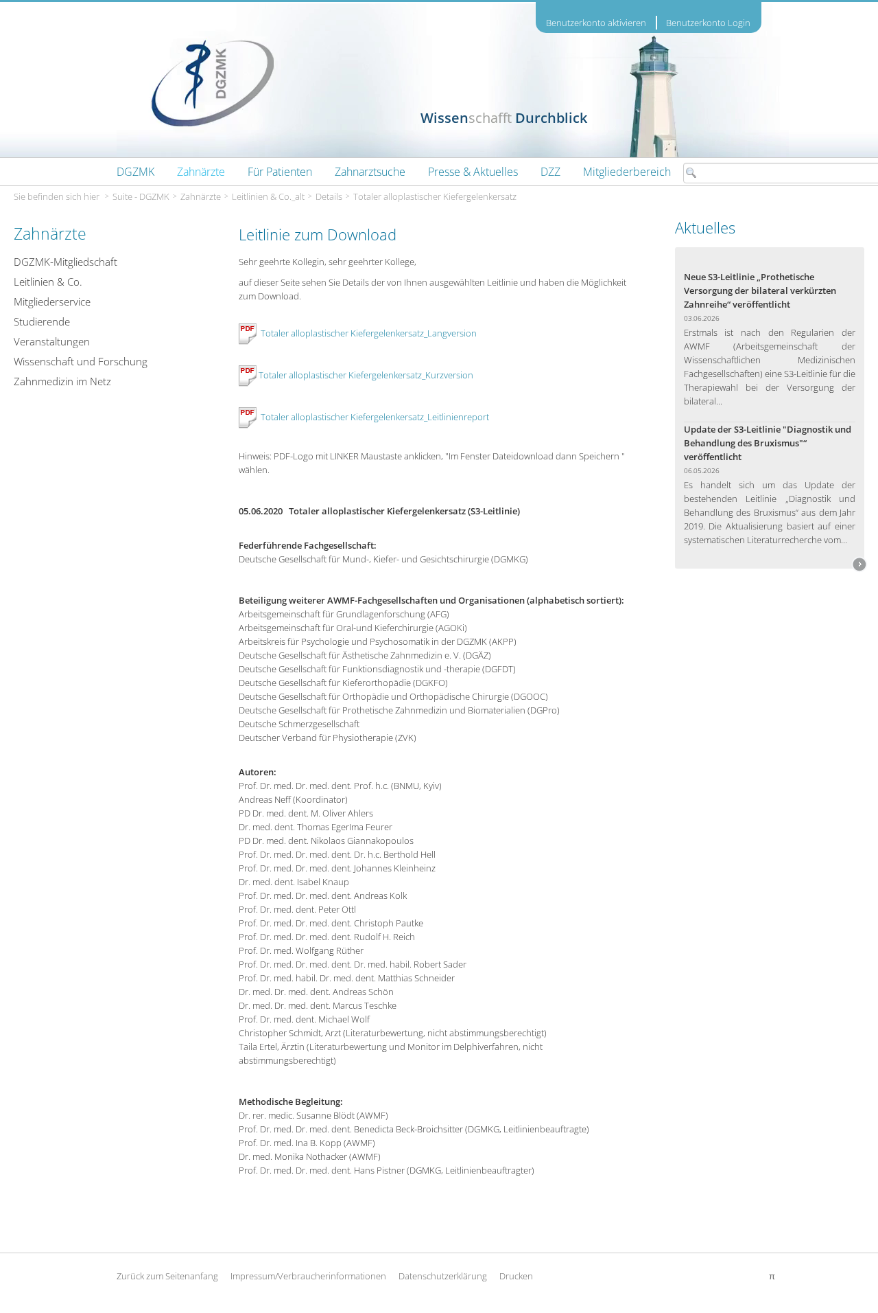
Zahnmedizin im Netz (62, 381)
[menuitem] (135, 171)
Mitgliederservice (52, 301)
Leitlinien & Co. (48, 281)
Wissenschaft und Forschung (80, 361)
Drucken (516, 1276)
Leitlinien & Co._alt (268, 196)
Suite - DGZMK (140, 196)
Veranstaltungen (52, 341)
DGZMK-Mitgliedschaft (65, 262)
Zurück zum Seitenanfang (167, 1276)
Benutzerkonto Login (708, 22)
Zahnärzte (200, 196)
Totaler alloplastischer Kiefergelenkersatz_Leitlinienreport (375, 417)
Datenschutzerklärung (443, 1276)
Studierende (42, 321)
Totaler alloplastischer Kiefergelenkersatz (435, 196)
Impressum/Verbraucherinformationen (308, 1276)
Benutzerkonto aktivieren (596, 23)
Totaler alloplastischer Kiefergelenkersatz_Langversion (369, 333)
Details (329, 196)
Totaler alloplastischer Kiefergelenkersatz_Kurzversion (366, 375)
